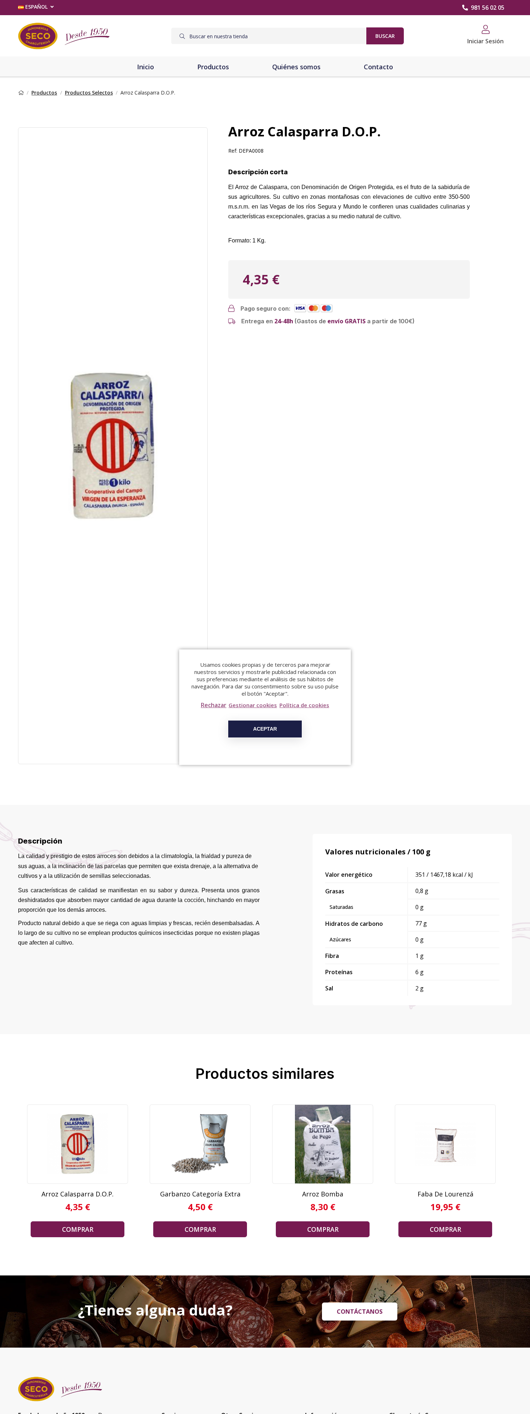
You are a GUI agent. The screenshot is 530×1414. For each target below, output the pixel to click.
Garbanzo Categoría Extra (200, 1194)
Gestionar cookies (253, 705)
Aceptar (265, 729)
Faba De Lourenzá (445, 1194)
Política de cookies (304, 705)
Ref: (232, 150)
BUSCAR (385, 35)
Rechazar (213, 705)
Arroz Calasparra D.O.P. (77, 1194)
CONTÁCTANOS (360, 1311)
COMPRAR (77, 1229)
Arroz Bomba (322, 1194)
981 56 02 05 (487, 8)
